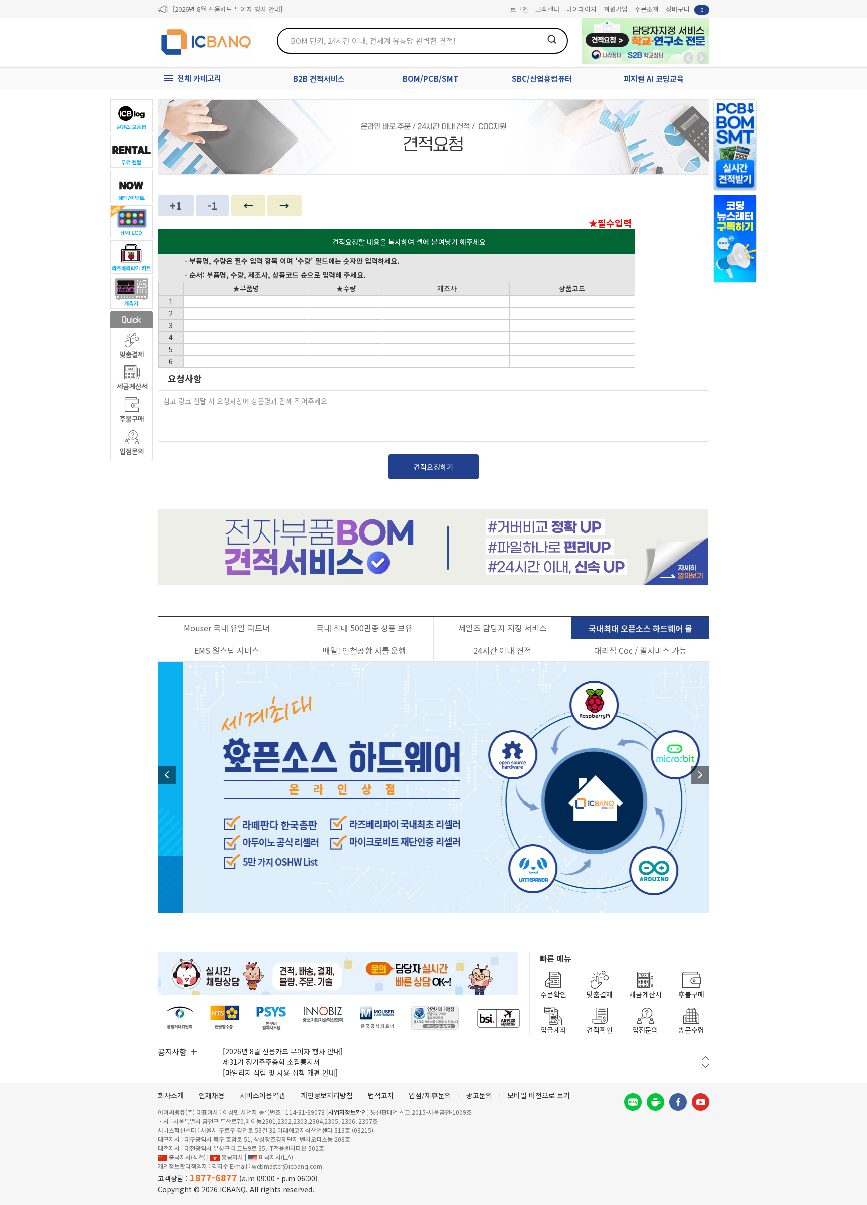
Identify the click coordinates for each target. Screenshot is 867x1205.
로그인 (519, 9)
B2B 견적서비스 (319, 78)
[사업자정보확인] (347, 1112)
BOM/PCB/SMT (430, 78)
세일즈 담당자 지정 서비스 (502, 628)
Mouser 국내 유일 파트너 (227, 628)
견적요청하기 (433, 467)
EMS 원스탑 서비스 (226, 650)
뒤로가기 (688, 58)
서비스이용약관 (262, 1095)
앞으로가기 (702, 58)
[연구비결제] (271, 1018)
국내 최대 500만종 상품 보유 (364, 628)
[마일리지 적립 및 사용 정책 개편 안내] (280, 1072)
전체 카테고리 (199, 78)
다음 (700, 775)
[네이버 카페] (655, 1102)
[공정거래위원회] (180, 1018)
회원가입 (616, 9)
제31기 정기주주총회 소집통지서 (271, 1062)
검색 (552, 39)
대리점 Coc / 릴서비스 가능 (640, 650)
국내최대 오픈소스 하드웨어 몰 (640, 628)
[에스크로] (435, 1018)
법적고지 (381, 1095)
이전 (167, 775)
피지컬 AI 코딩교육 (654, 78)
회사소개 (171, 1095)
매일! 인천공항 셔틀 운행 (364, 650)
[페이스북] (678, 1102)
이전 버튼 (705, 1058)
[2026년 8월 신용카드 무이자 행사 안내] (227, 9)
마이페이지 (581, 9)
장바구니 (685, 9)
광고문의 (479, 1095)
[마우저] (377, 1018)
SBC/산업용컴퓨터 (542, 78)
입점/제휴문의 (430, 1095)
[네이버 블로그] (633, 1102)
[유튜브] (700, 1102)
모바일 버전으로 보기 (538, 1095)
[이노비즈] (323, 1018)
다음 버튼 (705, 1066)
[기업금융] (498, 1018)
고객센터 (547, 9)
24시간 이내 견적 (502, 650)
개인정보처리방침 (327, 1095)
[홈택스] (225, 1018)
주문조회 (647, 9)
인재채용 (212, 1095)
